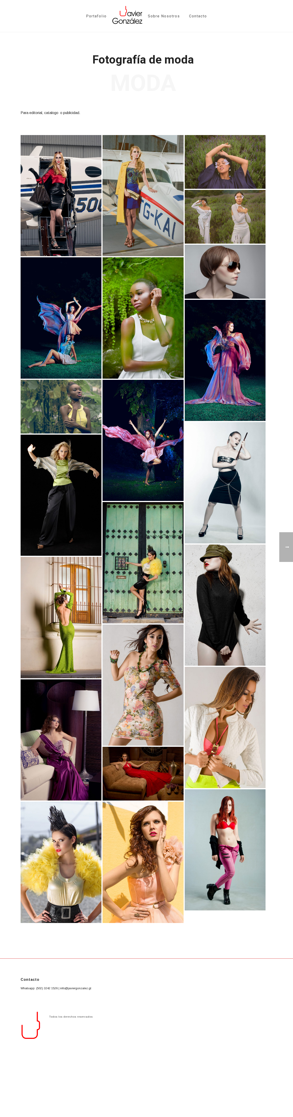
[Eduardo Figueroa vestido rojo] (143, 774)
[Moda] (61, 195)
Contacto (198, 16)
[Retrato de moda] (225, 727)
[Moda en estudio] (225, 482)
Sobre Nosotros (164, 16)
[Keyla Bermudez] (143, 318)
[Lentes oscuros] (225, 271)
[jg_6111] (225, 162)
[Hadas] (61, 318)
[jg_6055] (225, 217)
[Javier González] (127, 16)
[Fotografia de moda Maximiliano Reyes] (143, 562)
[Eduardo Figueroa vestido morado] (61, 740)
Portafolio (96, 16)
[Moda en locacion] (225, 605)
